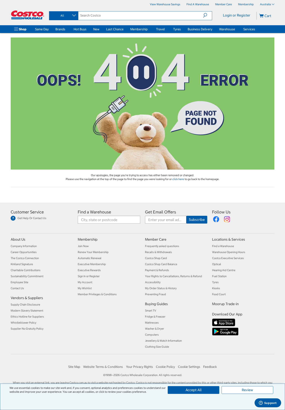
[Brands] (66, 29)
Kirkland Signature (22, 264)
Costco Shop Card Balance (161, 264)
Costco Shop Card (156, 258)
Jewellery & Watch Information (163, 340)
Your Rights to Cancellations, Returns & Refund (173, 276)
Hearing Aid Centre (223, 270)
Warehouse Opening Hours (228, 252)
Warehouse (227, 29)
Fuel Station (219, 276)
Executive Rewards (89, 270)
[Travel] (165, 29)
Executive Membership (92, 264)
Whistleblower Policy (23, 322)
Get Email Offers (160, 212)
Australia (265, 4)
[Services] (256, 29)
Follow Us (221, 212)
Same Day (42, 29)
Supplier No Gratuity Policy (27, 328)
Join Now (83, 246)
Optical (216, 264)
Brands (60, 29)
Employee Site (19, 282)
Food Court (219, 294)
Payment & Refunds (157, 270)
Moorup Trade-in (225, 304)
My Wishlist (85, 288)
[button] (207, 15)
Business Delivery (200, 29)
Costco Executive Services (228, 258)
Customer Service (27, 212)
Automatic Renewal (89, 258)
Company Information (24, 246)
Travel (160, 29)
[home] (27, 15)
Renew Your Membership (93, 252)
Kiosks (216, 288)
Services (249, 29)
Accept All (194, 390)
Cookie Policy (165, 367)
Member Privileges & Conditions (97, 294)
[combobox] (63, 15)
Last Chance (115, 29)
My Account (85, 282)
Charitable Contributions (26, 270)
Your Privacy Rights (139, 367)
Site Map (74, 367)
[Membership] (148, 29)
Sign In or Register (89, 276)
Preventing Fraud (155, 294)
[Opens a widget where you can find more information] (267, 403)
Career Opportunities (24, 252)
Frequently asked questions (162, 246)
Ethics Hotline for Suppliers (27, 316)
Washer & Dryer (154, 328)
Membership (139, 29)
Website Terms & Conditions (103, 367)
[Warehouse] (236, 29)
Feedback (210, 367)
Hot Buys (80, 29)
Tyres (177, 29)
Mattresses (152, 322)
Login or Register (236, 15)
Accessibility (153, 282)
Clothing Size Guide (157, 346)
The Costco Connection (25, 258)
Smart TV (150, 310)
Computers (152, 334)
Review (247, 390)
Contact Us (17, 288)
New (96, 29)
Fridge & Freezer (155, 316)
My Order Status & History (161, 288)
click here (178, 179)
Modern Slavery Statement (27, 310)
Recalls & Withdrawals (158, 252)
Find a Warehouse (94, 212)
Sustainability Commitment (27, 276)
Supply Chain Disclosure (25, 304)
